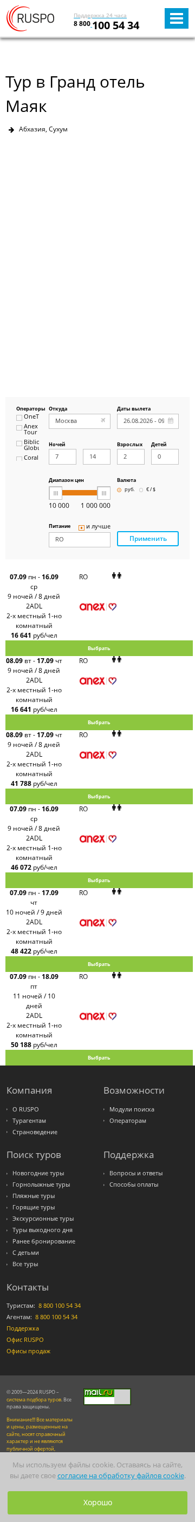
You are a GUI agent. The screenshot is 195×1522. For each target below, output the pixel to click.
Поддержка (22, 1328)
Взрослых (129, 445)
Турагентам (29, 1120)
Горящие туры (33, 1207)
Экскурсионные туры (43, 1218)
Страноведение (34, 1132)
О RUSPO (25, 1109)
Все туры (25, 1264)
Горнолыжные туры (41, 1184)
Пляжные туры (33, 1196)
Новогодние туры (38, 1173)
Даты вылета (134, 409)
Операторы (27, 409)
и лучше (98, 527)
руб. (129, 490)
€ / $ (150, 490)
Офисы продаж (28, 1351)
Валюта (126, 481)
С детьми (25, 1252)
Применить (148, 538)
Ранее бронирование (43, 1241)
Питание (59, 527)
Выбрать (99, 648)
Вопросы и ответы (135, 1173)
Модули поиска (131, 1109)
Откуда (58, 409)
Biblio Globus (31, 445)
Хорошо (97, 1502)
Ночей (57, 445)
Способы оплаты (133, 1184)
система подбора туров (33, 1399)
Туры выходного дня (42, 1230)
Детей (158, 445)
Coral (31, 458)
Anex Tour (31, 429)
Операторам (127, 1120)
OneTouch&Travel (31, 417)
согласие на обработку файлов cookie (120, 1475)
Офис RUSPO (25, 1340)
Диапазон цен (66, 481)
